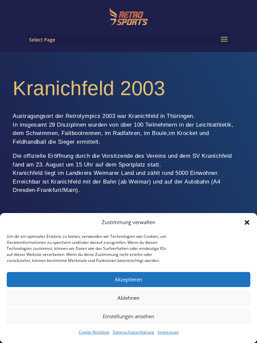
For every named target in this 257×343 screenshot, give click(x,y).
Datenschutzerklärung (133, 332)
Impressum (168, 332)
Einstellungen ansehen (128, 316)
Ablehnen (128, 297)
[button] (247, 222)
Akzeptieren (128, 279)
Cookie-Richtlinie (94, 332)
